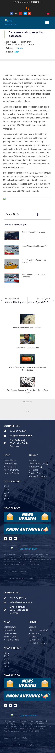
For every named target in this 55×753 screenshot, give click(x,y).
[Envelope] (29, 13)
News (20, 48)
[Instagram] (16, 13)
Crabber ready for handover (33, 232)
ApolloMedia (22, 571)
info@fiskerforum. (20, 2)
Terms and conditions (11, 578)
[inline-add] (27, 200)
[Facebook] (11, 13)
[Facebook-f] (5, 538)
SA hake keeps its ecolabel (27, 347)
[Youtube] (20, 13)
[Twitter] (25, 13)
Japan (16, 51)
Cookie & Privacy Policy (27, 578)
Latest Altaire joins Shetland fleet (35, 246)
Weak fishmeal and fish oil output (27, 327)
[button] (27, 8)
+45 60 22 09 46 (35, 2)
